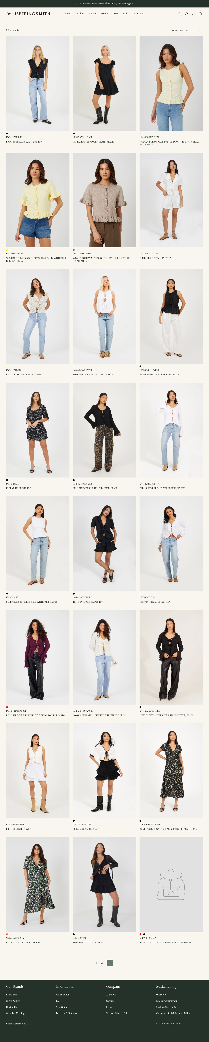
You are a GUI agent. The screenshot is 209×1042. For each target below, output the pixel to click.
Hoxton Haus (12, 1007)
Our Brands (138, 14)
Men (116, 14)
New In (93, 14)
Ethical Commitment (167, 1001)
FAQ (58, 1001)
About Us (111, 995)
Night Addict (13, 1001)
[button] (193, 14)
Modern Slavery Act (166, 1007)
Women (105, 14)
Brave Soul (11, 995)
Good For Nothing (15, 1013)
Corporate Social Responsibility (173, 1013)
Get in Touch (62, 995)
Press (109, 1007)
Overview (161, 995)
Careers (110, 1001)
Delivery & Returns (66, 1013)
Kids (125, 14)
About (67, 14)
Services (79, 14)
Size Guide (61, 1007)
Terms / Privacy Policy (118, 1013)
